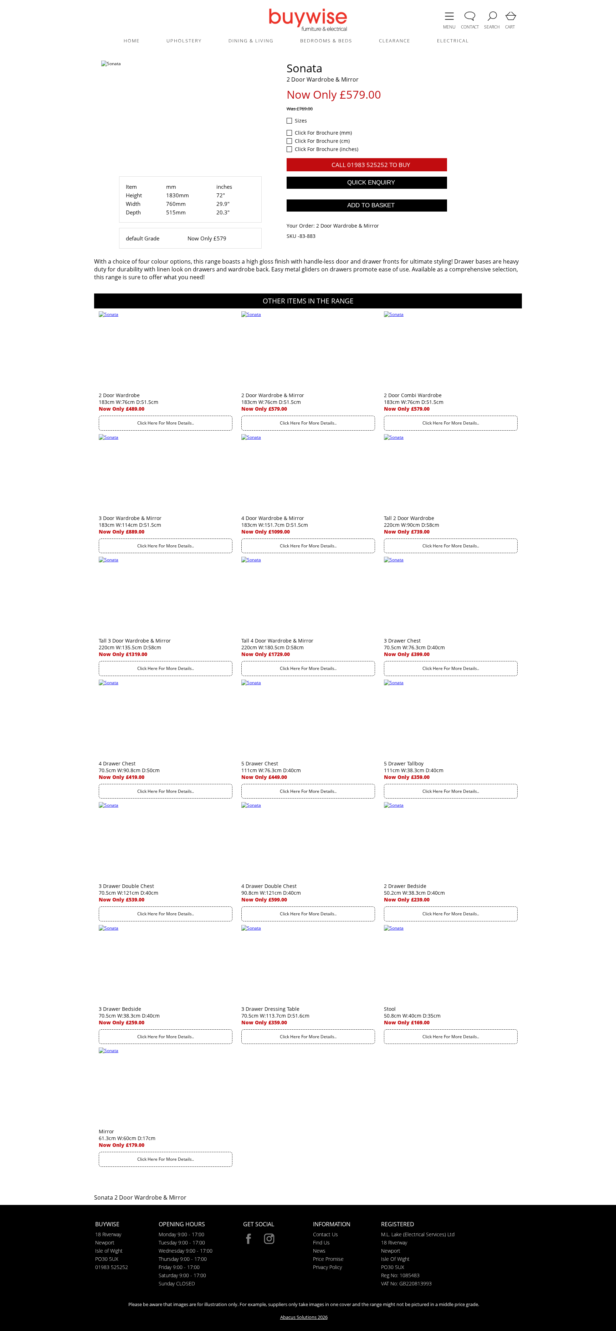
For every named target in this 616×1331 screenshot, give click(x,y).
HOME (132, 40)
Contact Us (325, 1234)
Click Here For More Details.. (165, 423)
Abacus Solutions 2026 (304, 1317)
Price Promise (328, 1258)
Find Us (321, 1242)
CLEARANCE (394, 40)
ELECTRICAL (453, 40)
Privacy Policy (327, 1267)
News (319, 1250)
